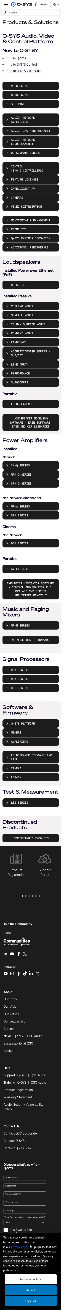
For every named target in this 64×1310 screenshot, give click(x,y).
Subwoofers (19, 382)
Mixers (16, 732)
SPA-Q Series (21, 483)
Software (18, 104)
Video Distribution (26, 206)
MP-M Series (20, 625)
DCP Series (19, 688)
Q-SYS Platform (23, 723)
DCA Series (19, 543)
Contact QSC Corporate (20, 1133)
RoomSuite (18, 229)
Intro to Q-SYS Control (21, 64)
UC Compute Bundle (25, 153)
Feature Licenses (24, 179)
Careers (9, 1029)
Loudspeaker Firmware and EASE (31, 757)
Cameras (17, 198)
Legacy (16, 777)
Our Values (11, 1014)
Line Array (19, 364)
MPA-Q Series (21, 474)
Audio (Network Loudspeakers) (23, 142)
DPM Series (19, 679)
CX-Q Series (20, 465)
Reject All (30, 1301)
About (8, 992)
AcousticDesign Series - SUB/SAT (30, 353)
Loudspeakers (21, 404)
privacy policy (19, 1247)
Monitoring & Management (30, 220)
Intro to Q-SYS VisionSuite (24, 71)
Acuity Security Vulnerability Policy (23, 1106)
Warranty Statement (18, 1097)
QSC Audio (10, 968)
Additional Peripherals (30, 247)
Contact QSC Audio (17, 1148)
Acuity (8, 1051)
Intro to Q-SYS (16, 58)
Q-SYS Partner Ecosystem (30, 238)
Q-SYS (7, 933)
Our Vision (11, 1006)
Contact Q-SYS (14, 1141)
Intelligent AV (23, 189)
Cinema (16, 768)
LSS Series (19, 802)
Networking (19, 95)
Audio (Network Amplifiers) (23, 120)
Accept (30, 1290)
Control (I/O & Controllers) (27, 168)
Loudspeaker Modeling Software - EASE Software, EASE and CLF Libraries (30, 422)
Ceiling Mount (22, 306)
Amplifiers (19, 569)
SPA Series (19, 515)
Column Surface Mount (28, 324)
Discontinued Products (31, 838)
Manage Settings (30, 1279)
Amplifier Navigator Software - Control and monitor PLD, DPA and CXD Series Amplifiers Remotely (31, 589)
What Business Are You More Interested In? (24, 1217)
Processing (19, 86)
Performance (20, 373)
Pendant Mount (22, 333)
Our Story (10, 999)
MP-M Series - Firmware (30, 640)
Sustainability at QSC (18, 1043)
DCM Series (19, 670)
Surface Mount (22, 315)
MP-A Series (20, 506)
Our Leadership (14, 1021)
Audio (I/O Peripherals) (30, 131)
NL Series (18, 285)
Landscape (18, 342)
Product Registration (18, 1090)
